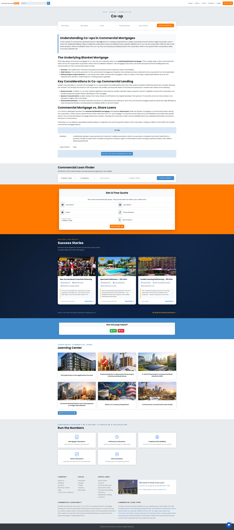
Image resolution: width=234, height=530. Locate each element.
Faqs (59, 490)
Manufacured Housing (148, 513)
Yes (114, 330)
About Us (61, 481)
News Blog (81, 490)
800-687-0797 (164, 486)
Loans (190, 3)
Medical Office (142, 511)
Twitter (80, 485)
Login (218, 3)
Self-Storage (152, 511)
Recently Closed (63, 488)
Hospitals (133, 511)
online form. (162, 489)
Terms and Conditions (65, 492)
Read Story (88, 301)
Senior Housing (161, 513)
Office (173, 508)
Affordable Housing (132, 513)
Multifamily (166, 508)
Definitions (112, 12)
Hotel (160, 511)
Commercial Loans (104, 485)
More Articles (66, 413)
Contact (211, 3)
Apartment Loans (104, 488)
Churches (121, 513)
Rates (197, 3)
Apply (226, 3)
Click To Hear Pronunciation (117, 154)
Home (105, 12)
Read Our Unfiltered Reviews (164, 312)
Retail (120, 511)
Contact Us (143, 486)
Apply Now (116, 226)
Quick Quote (165, 25)
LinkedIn (81, 483)
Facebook (81, 481)
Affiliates (61, 483)
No (121, 330)
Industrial (126, 511)
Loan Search (165, 178)
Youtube (81, 488)
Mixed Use (166, 511)
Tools (204, 3)
